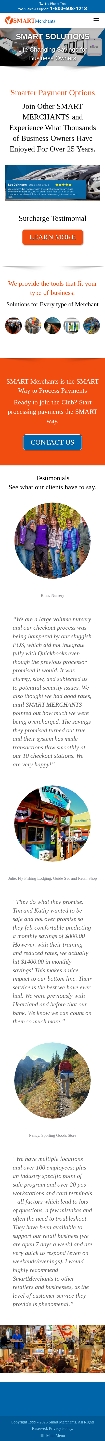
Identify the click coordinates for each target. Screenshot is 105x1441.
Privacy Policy (60, 1428)
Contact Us (52, 442)
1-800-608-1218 (68, 8)
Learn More (53, 237)
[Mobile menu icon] (96, 20)
